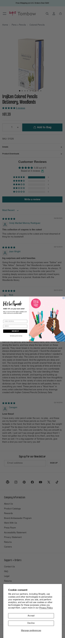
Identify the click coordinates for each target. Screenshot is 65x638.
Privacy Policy (46, 608)
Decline (31, 623)
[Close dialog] (63, 298)
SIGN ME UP (15, 331)
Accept (31, 616)
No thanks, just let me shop (16, 336)
